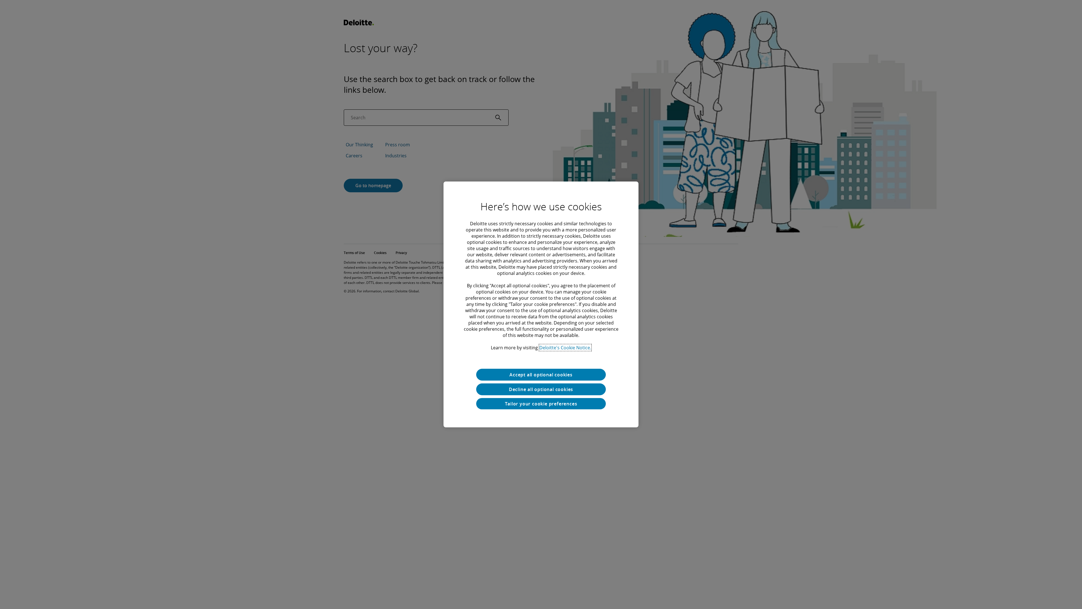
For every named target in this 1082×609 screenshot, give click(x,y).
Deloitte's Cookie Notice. (565, 348)
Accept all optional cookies (541, 375)
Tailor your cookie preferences (541, 404)
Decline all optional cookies (541, 389)
